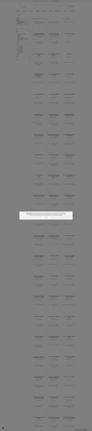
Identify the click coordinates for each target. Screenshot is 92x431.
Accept (46, 217)
